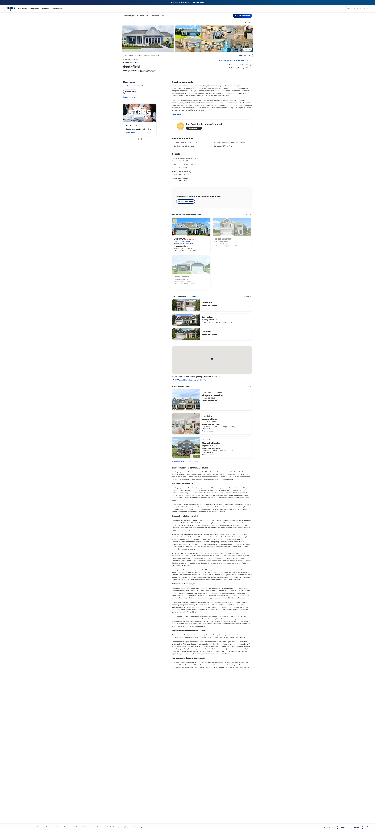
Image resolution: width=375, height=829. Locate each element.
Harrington (147, 55)
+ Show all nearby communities (185, 461)
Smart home (34, 8)
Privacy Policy (137, 827)
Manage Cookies (329, 828)
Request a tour (130, 92)
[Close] (367, 826)
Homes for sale (143, 16)
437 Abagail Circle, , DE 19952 (236, 61)
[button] (242, 16)
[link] (148, 38)
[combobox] (358, 8)
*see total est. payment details (183, 243)
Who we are (22, 8)
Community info (129, 16)
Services (45, 8)
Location (164, 16)
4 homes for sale (208, 455)
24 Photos (242, 55)
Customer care (57, 8)
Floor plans (154, 16)
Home (125, 55)
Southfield (155, 55)
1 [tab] (139, 139)
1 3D (250, 55)
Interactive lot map (185, 201)
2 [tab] (142, 139)
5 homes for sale (208, 431)
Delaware (131, 55)
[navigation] (141, 55)
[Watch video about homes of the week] (179, 125)
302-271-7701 (130, 97)
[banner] (187, 2)
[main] (187, 424)
